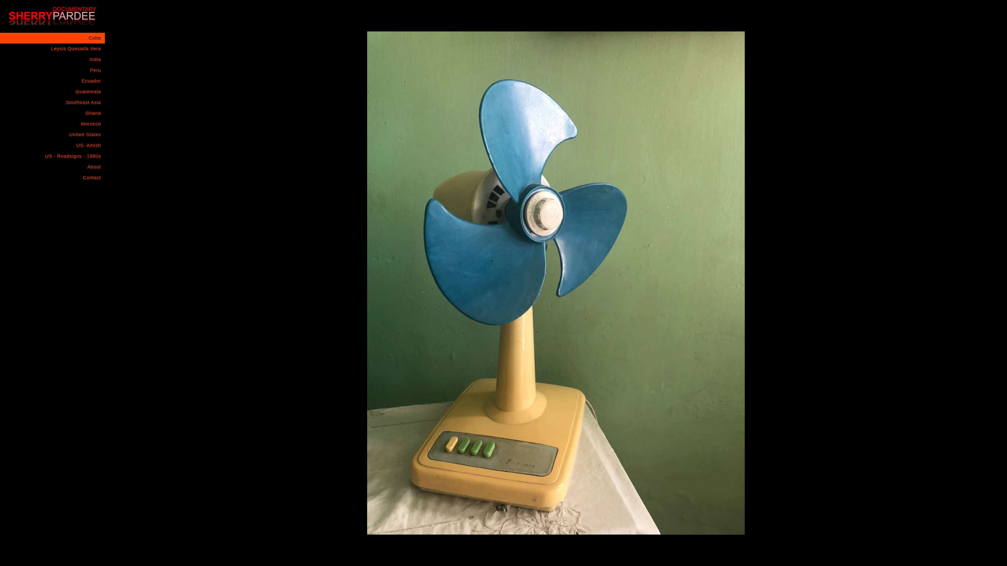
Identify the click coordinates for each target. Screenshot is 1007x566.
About (94, 167)
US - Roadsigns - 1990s (73, 156)
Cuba (95, 38)
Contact (92, 177)
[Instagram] (85, 191)
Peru (95, 70)
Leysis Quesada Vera (76, 48)
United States (85, 134)
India (95, 59)
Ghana (93, 113)
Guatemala (88, 91)
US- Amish (88, 145)
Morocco (91, 124)
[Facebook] (74, 191)
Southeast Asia (83, 102)
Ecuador (91, 81)
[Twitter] (95, 191)
